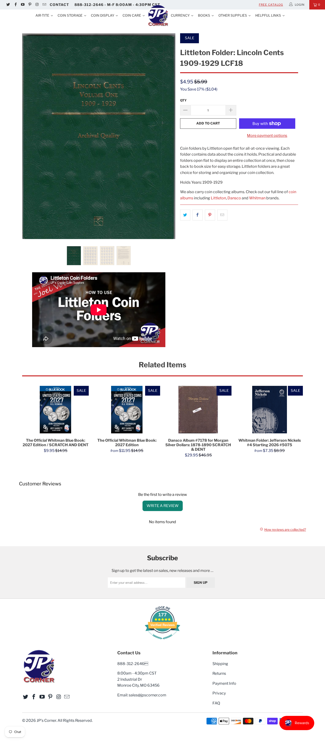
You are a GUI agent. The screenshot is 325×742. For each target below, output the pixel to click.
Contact (59, 5)
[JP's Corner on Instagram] (37, 5)
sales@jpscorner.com (147, 695)
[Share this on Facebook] (197, 215)
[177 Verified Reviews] (162, 641)
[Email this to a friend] (222, 215)
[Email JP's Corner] (44, 5)
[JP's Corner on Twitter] (8, 5)
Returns (219, 673)
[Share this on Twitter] (185, 215)
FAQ (216, 703)
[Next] (167, 136)
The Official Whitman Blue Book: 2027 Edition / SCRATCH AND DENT (55, 409)
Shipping (220, 663)
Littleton (218, 198)
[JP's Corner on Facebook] (15, 5)
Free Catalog (271, 4)
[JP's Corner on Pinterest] (30, 5)
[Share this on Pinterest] (210, 215)
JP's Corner (46, 720)
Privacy (219, 693)
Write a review (163, 505)
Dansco (234, 198)
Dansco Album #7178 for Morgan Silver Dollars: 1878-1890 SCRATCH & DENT (198, 409)
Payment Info (224, 683)
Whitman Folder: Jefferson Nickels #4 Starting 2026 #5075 (269, 409)
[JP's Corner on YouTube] (22, 5)
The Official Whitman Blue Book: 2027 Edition (127, 409)
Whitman (257, 198)
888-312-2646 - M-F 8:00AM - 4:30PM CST (117, 5)
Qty (183, 100)
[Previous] (30, 136)
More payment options (267, 135)
